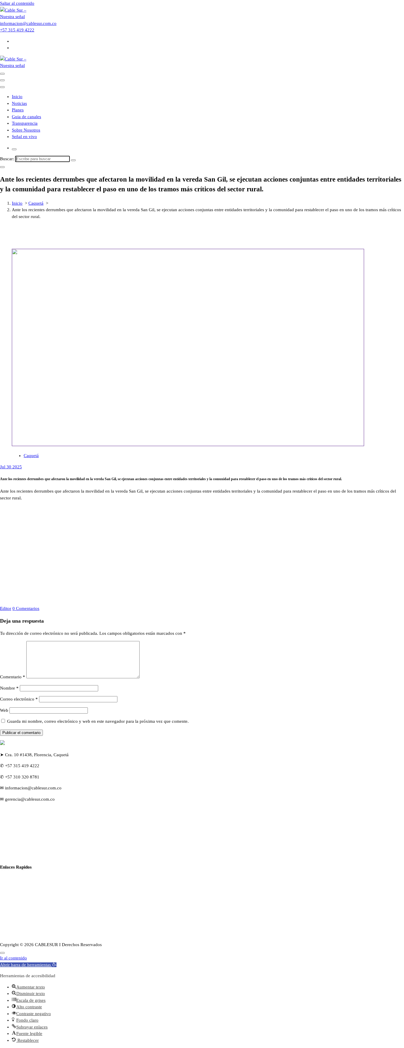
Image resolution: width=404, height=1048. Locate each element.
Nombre (9, 688)
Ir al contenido (13, 958)
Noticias (19, 103)
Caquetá (35, 203)
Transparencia (25, 123)
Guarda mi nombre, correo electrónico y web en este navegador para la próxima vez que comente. (98, 721)
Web (4, 710)
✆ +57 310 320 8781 (19, 777)
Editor (5, 608)
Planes (18, 110)
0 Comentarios (25, 608)
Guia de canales (26, 116)
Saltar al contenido (17, 3)
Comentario (12, 676)
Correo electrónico (19, 699)
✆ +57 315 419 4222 (19, 765)
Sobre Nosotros (26, 130)
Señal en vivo (24, 136)
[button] (28, 964)
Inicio (17, 96)
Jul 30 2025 (11, 466)
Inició (5, 878)
